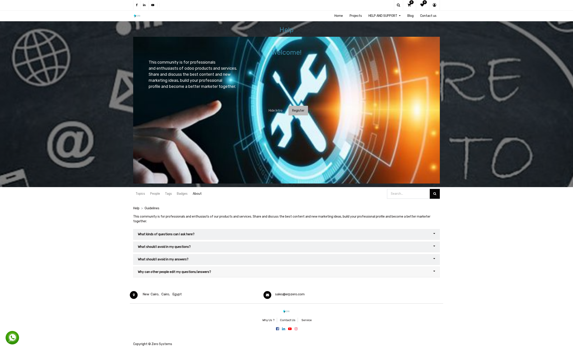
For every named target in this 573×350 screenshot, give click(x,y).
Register (298, 110)
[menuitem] (338, 16)
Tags (168, 194)
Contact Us (287, 320)
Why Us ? (268, 320)
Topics (140, 194)
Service (306, 320)
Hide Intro (275, 110)
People (155, 194)
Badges (182, 194)
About (197, 194)
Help (136, 208)
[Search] (435, 194)
